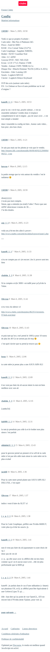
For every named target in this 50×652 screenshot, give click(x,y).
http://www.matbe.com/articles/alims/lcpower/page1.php (25, 234)
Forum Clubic (7, 10)
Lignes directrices (29, 629)
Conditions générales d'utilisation (15, 634)
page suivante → (8, 612)
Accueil (4, 629)
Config (6, 16)
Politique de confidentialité (12, 639)
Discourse (17, 645)
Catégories (15, 629)
